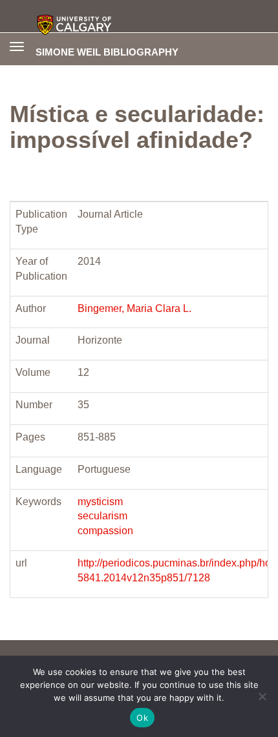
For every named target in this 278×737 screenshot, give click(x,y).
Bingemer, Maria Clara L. (134, 308)
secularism (102, 515)
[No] (261, 696)
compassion (105, 530)
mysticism (100, 501)
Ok (142, 717)
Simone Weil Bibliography (107, 52)
